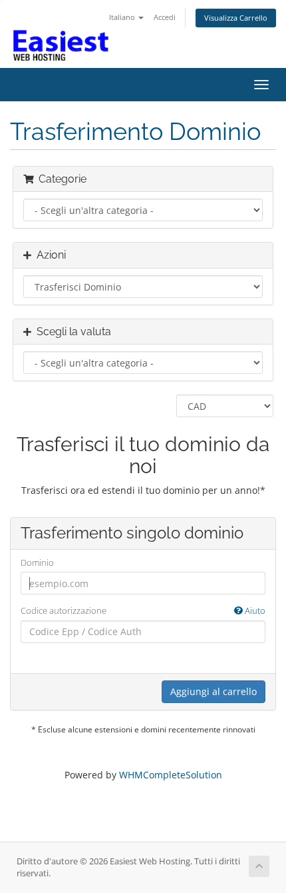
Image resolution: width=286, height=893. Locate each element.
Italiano (123, 17)
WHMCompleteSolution (170, 774)
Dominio (37, 562)
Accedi (165, 17)
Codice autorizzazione (143, 610)
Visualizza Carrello (235, 18)
